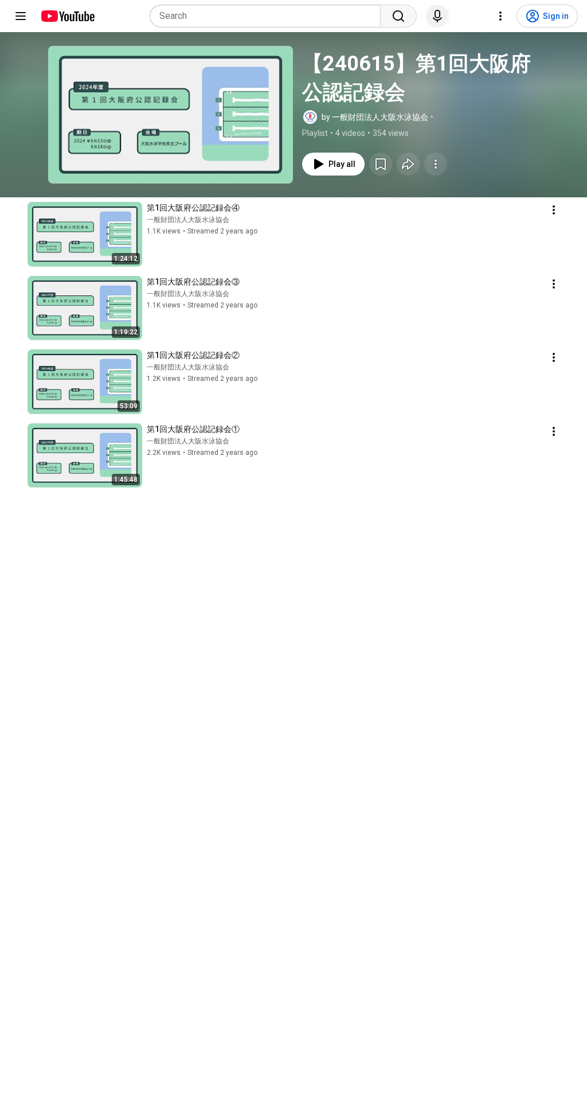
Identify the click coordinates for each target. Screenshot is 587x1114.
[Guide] (21, 16)
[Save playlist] (380, 164)
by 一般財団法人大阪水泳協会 (375, 117)
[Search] (398, 16)
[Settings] (500, 16)
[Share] (408, 164)
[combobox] (268, 16)
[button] (170, 115)
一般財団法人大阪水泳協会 (188, 220)
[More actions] (435, 164)
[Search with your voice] (437, 16)
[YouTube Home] (67, 16)
